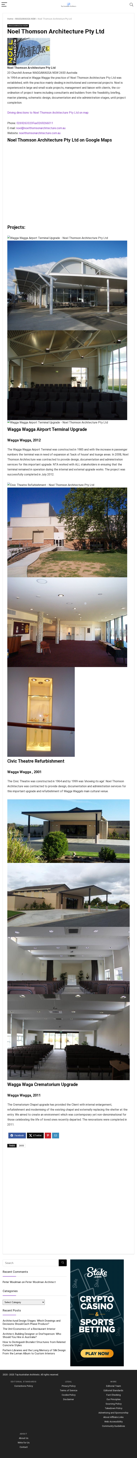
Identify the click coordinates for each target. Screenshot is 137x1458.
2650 (21, 1145)
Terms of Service (68, 1390)
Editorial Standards (113, 1390)
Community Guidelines (113, 1426)
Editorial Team (113, 1386)
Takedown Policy (113, 1408)
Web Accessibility (113, 1421)
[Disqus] (68, 1201)
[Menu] (4, 4)
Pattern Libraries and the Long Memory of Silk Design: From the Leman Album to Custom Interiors (34, 1352)
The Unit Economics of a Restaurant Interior (29, 1329)
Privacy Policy (68, 1386)
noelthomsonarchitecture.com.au (39, 133)
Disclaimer (68, 1399)
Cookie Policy (68, 1395)
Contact (24, 1447)
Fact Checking (113, 1395)
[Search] (131, 4)
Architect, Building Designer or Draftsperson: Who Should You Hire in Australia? (32, 1335)
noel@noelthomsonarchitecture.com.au (40, 128)
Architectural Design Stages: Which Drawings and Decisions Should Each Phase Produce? (31, 1322)
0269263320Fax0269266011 (35, 123)
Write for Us (24, 1442)
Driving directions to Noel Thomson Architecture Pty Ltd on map (47, 112)
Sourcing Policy (113, 1403)
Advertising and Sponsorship (113, 1412)
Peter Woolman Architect (41, 1282)
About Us (23, 1438)
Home (10, 19)
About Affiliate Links (113, 1417)
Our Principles (113, 1399)
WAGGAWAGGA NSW (25, 19)
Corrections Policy (23, 1386)
